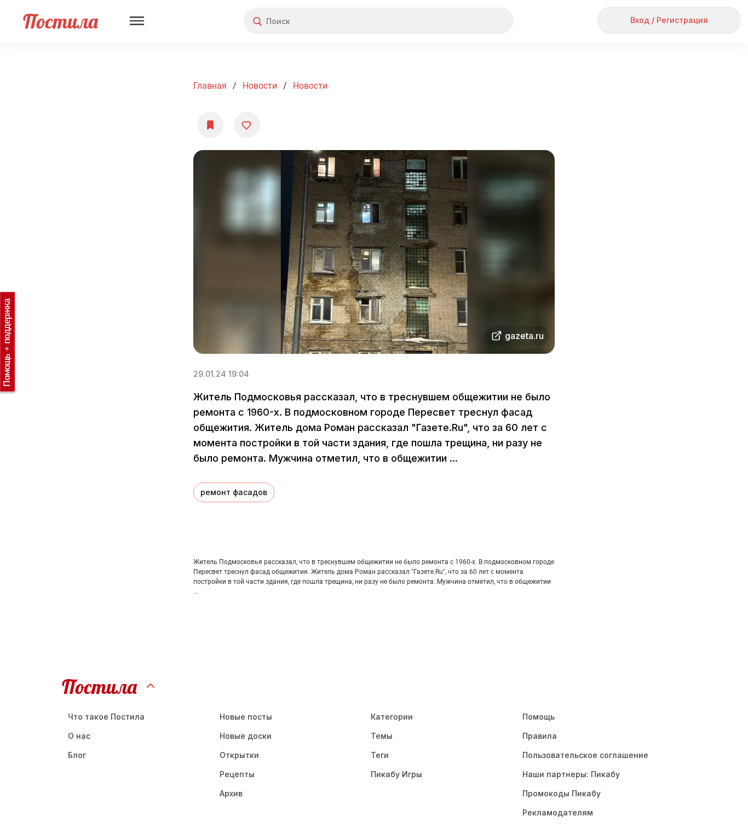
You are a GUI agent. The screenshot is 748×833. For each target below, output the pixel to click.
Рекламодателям (557, 812)
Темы (382, 735)
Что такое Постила (106, 716)
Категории (392, 716)
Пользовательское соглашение (585, 755)
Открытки (239, 755)
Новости (260, 86)
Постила (60, 21)
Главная (210, 86)
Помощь (538, 716)
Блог (77, 755)
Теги (380, 755)
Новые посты (246, 716)
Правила (539, 735)
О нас (79, 735)
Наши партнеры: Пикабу (571, 774)
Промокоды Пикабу (561, 793)
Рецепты (237, 774)
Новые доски (246, 735)
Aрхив (231, 793)
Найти (464, 21)
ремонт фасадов (233, 492)
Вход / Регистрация (669, 20)
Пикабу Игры (396, 774)
